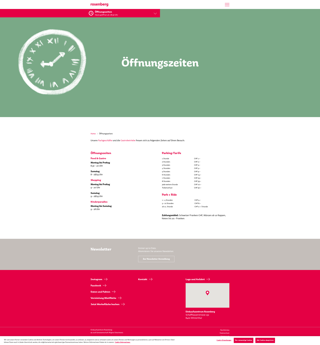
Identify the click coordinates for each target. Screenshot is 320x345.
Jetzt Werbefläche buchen (105, 304)
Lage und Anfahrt (195, 279)
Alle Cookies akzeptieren (265, 340)
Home (93, 134)
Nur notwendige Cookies (243, 340)
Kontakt (142, 279)
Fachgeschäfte (105, 140)
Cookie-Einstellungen (224, 340)
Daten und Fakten (100, 292)
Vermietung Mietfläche (103, 298)
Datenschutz (224, 333)
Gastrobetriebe (128, 140)
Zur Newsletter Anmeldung (156, 259)
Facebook (96, 285)
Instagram (96, 279)
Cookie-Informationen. (122, 342)
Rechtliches (224, 330)
